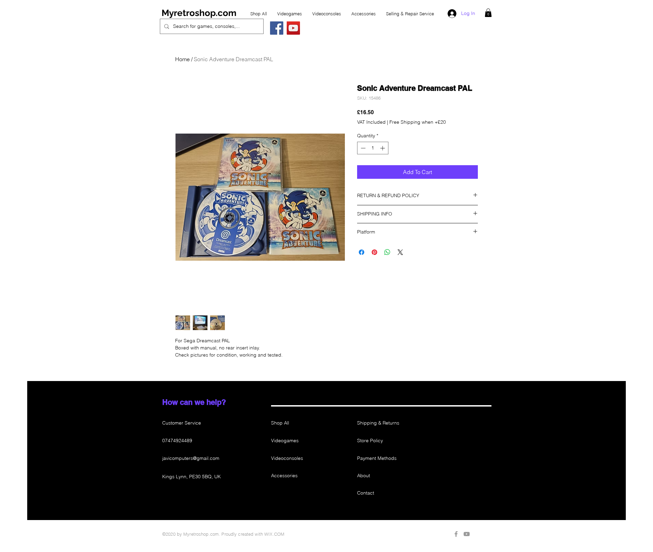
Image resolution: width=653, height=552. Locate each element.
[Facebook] (276, 28)
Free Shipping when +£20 (417, 122)
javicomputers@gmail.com (190, 458)
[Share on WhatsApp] (387, 252)
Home (182, 59)
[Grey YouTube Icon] (466, 534)
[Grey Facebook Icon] (456, 534)
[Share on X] (400, 252)
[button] (488, 12)
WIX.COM (274, 534)
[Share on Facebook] (361, 252)
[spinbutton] (373, 148)
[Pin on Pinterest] (374, 252)
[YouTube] (293, 28)
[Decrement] (362, 148)
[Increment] (383, 148)
